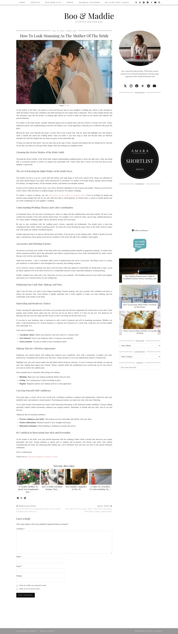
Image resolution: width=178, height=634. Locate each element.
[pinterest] (148, 86)
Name (19, 557)
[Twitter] (136, 2)
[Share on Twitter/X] (21, 498)
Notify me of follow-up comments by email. (32, 585)
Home (22, 2)
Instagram (39, 457)
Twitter (55, 457)
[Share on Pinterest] (25, 498)
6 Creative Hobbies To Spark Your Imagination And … (28, 489)
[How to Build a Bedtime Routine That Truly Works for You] (52, 477)
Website (19, 576)
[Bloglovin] (152, 2)
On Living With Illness (117, 2)
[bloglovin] (142, 86)
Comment (20, 529)
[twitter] (125, 86)
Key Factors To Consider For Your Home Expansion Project (38, 509)
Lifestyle (35, 2)
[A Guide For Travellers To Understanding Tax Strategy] (100, 477)
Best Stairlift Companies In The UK (76, 488)
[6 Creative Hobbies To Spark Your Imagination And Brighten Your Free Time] (28, 477)
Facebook (30, 457)
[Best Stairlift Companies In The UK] (76, 477)
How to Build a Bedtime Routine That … (52, 488)
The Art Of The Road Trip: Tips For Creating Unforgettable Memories (88, 509)
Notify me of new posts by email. (29, 589)
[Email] (155, 2)
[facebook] (136, 86)
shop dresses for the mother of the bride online (67, 195)
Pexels (67, 105)
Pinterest (48, 457)
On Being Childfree (89, 2)
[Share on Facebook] (18, 498)
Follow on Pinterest (141, 230)
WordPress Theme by (148, 631)
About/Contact (47, 631)
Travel (70, 2)
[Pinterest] (144, 2)
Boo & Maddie (89, 15)
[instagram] (131, 86)
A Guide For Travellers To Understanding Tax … (100, 488)
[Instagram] (140, 2)
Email (19, 566)
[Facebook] (148, 2)
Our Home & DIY (53, 2)
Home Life (71, 31)
